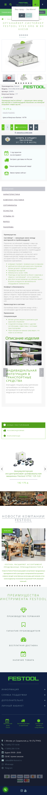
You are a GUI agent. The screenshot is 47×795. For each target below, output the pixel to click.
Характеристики (11, 194)
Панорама (8, 227)
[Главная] (3, 19)
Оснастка (8, 211)
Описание (8, 189)
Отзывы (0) (8, 216)
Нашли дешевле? (9, 113)
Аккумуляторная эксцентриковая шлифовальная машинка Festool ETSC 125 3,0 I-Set (23, 475)
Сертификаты (10, 205)
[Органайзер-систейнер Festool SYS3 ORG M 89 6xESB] (23, 55)
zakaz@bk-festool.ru (13, 760)
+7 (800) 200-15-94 (11, 748)
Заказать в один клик (24, 133)
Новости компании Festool (23, 518)
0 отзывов (22, 37)
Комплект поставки (13, 200)
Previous (5, 372)
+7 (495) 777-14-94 (11, 744)
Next (41, 372)
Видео (6, 222)
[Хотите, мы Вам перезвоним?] (5, 789)
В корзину (22, 127)
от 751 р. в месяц (26, 140)
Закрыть (41, 12)
